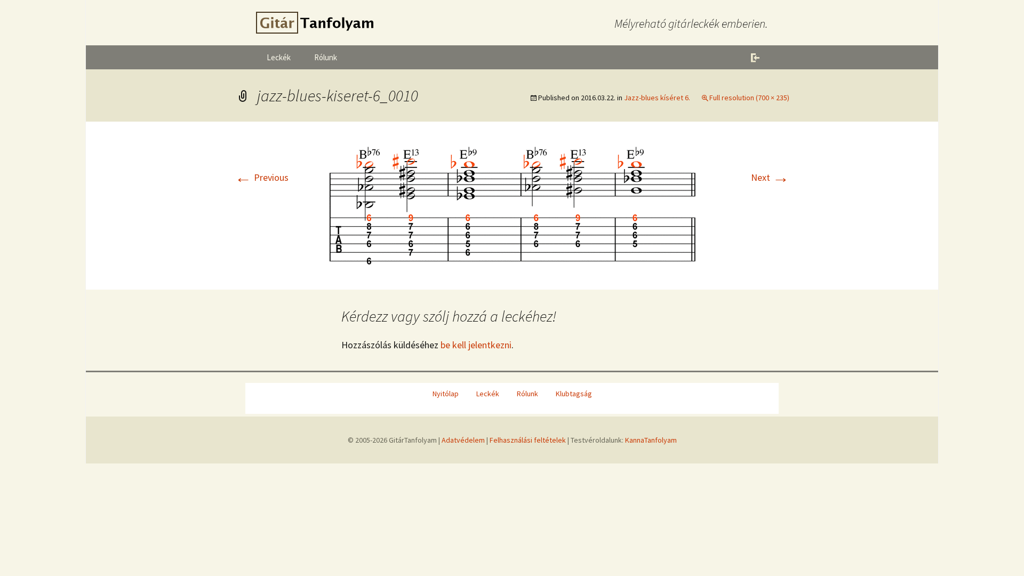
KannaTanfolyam (651, 440)
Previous (262, 177)
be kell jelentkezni (476, 345)
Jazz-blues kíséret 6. (657, 97)
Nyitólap (446, 393)
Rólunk (325, 57)
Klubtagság (574, 393)
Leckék (279, 57)
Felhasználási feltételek (528, 440)
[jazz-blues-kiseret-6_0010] (512, 204)
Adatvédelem (463, 440)
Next (770, 177)
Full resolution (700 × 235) (749, 97)
